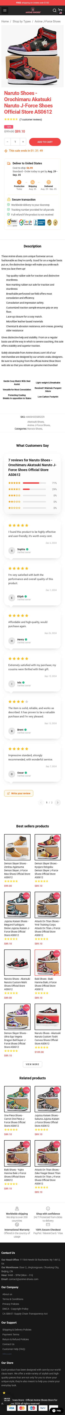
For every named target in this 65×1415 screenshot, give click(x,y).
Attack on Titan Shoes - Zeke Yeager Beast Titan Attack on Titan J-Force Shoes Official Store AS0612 (47, 1176)
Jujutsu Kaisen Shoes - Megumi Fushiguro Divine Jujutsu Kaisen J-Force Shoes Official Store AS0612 (17, 928)
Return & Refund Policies (15, 1339)
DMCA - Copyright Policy (15, 1308)
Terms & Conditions (12, 1299)
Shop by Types (22, 21)
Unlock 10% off (7, 1399)
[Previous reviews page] (41, 802)
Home (5, 21)
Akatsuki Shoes (35, 421)
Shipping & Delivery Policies (16, 1329)
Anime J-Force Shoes (47, 21)
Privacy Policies (10, 1304)
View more (32, 1064)
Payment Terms (10, 1334)
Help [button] (59, 1410)
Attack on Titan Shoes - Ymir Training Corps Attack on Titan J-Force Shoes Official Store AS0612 (47, 928)
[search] (55, 10)
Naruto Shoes (34, 428)
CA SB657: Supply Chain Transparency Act (25, 1313)
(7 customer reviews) (30, 119)
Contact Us (8, 1344)
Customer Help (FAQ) (13, 1349)
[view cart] (60, 10)
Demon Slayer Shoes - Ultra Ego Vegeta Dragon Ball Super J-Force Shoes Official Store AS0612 (15, 1040)
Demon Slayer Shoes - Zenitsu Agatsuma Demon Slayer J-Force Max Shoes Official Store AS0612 (17, 870)
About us (7, 1294)
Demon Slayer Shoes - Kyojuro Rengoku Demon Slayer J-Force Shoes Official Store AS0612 (46, 870)
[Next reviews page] (58, 802)
